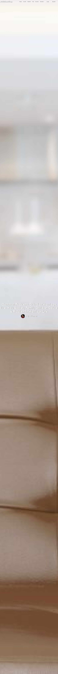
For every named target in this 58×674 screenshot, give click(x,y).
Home (20, 1)
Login (48, 1)
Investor (36, 1)
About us (29, 1)
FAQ (33, 1)
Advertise (42, 1)
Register (53, 1)
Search (24, 1)
